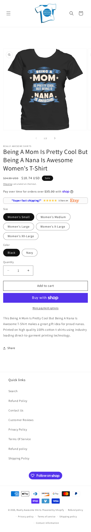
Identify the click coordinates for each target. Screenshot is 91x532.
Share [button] (11, 348)
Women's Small (19, 217)
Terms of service (46, 516)
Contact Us (15, 410)
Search (13, 391)
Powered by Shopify (53, 509)
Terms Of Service (19, 439)
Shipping (7, 184)
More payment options (46, 308)
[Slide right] (54, 138)
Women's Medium (53, 217)
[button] (8, 13)
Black (11, 253)
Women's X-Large (52, 226)
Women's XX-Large (21, 236)
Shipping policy (68, 516)
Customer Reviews (21, 420)
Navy (29, 253)
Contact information (47, 522)
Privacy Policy (17, 429)
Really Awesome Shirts (29, 509)
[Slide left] (36, 138)
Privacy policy (26, 516)
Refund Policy (17, 401)
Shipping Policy (18, 458)
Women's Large (19, 226)
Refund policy (17, 449)
